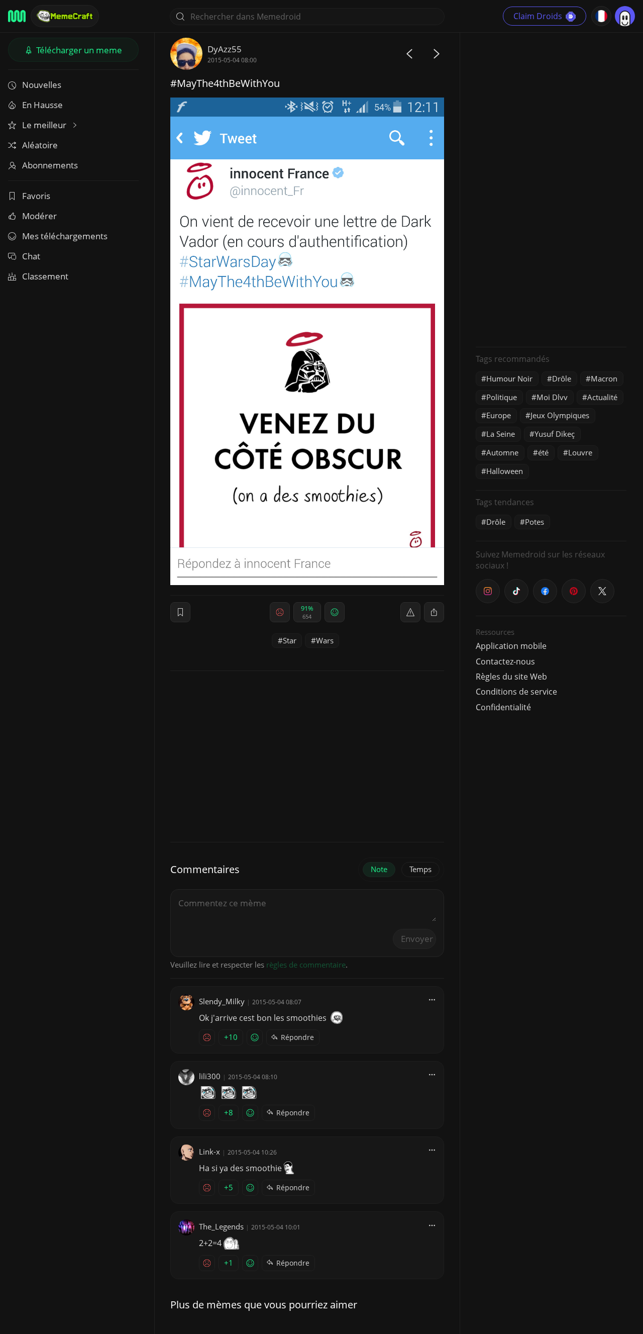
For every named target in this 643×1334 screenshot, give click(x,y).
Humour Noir (509, 378)
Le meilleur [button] (45, 125)
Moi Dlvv (552, 397)
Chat (31, 256)
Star (289, 640)
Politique (501, 397)
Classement (45, 276)
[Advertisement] (551, 188)
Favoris (36, 196)
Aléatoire (40, 145)
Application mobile (511, 645)
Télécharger (78, 50)
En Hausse (42, 105)
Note (379, 869)
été (543, 452)
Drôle (561, 378)
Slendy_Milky (222, 1001)
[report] (410, 612)
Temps (420, 869)
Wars (325, 640)
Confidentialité (503, 707)
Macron (604, 378)
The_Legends (221, 1226)
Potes (534, 522)
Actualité (602, 397)
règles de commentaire (306, 965)
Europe (498, 415)
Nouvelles (41, 84)
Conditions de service (516, 691)
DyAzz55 (224, 49)
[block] (434, 612)
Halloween (504, 471)
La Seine (500, 434)
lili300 (210, 1076)
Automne (502, 452)
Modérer (39, 216)
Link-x (209, 1152)
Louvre (580, 452)
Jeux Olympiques (559, 415)
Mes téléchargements (65, 236)
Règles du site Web (511, 676)
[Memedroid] (17, 16)
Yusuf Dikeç (554, 434)
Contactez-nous (505, 661)
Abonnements (50, 165)
